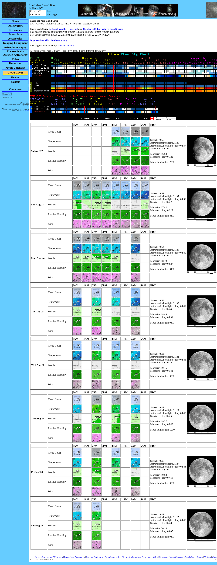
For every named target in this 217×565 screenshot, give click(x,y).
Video (155, 557)
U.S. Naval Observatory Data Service (103, 29)
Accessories (80, 557)
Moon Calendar (176, 557)
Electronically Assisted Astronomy (136, 557)
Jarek (27, 111)
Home (37, 557)
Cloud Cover (190, 557)
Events (200, 557)
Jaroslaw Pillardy (66, 45)
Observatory (46, 557)
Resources (163, 557)
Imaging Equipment (94, 557)
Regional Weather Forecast (63, 29)
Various (207, 557)
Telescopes (58, 557)
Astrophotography (112, 557)
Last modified (41, 560)
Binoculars (69, 557)
